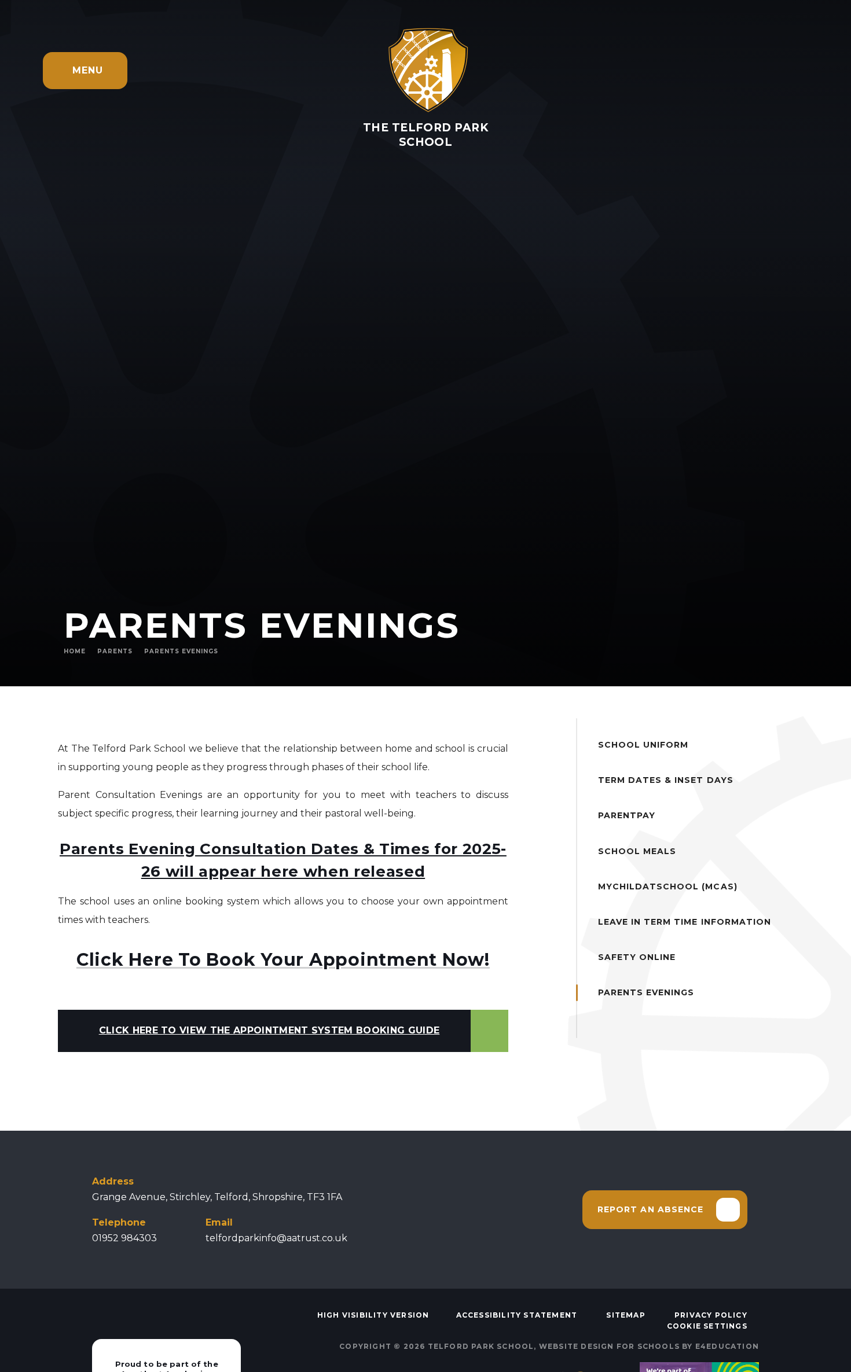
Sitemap (625, 1315)
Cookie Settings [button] (707, 1326)
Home (75, 651)
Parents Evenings (181, 651)
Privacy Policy (710, 1315)
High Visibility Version (373, 1315)
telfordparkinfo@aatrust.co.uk (276, 1238)
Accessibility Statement (517, 1315)
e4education (727, 1346)
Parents (115, 651)
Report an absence (650, 1209)
